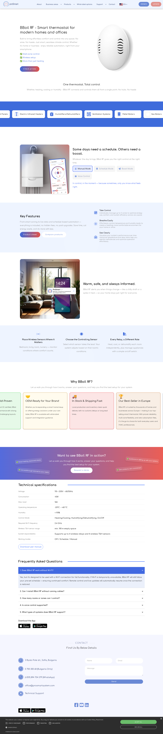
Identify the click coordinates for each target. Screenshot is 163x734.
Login (156, 4)
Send (114, 681)
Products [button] (67, 4)
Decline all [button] (138, 727)
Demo (144, 4)
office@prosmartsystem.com (40, 685)
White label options (84, 4)
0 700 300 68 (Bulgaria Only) (38, 669)
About (39, 4)
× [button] (161, 719)
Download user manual (30, 547)
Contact (112, 4)
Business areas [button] (52, 4)
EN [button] (124, 4)
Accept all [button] (138, 722)
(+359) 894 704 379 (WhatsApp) (40, 677)
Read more (99, 720)
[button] (54, 727)
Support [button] (100, 4)
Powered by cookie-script (12, 731)
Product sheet (30, 234)
